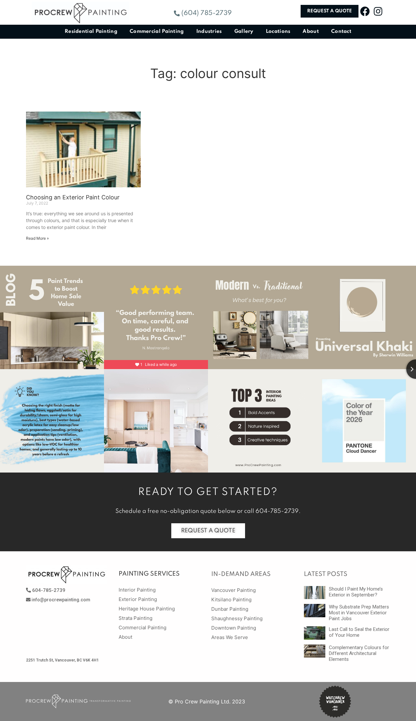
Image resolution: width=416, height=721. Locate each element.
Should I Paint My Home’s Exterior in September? (356, 592)
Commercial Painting (157, 31)
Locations (278, 31)
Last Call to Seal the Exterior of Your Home (359, 632)
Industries (209, 31)
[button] (203, 13)
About (311, 31)
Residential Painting (91, 31)
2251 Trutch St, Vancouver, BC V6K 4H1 (62, 660)
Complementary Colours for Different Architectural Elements (359, 653)
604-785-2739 (277, 511)
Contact (341, 31)
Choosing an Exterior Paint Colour (73, 197)
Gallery (244, 31)
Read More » (37, 238)
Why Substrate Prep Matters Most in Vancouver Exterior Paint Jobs (359, 612)
